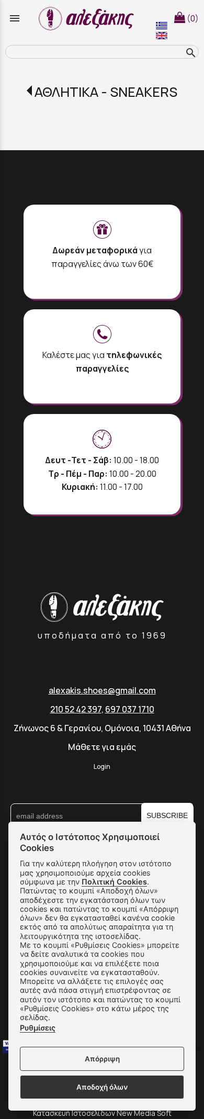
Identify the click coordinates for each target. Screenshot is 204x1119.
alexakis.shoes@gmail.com (102, 690)
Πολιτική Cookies (114, 881)
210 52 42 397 (75, 709)
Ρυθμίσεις (37, 1027)
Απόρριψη (102, 1059)
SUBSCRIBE (167, 815)
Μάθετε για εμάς (102, 747)
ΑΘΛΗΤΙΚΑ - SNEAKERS (106, 92)
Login (102, 766)
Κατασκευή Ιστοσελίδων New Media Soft (102, 1113)
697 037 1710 (129, 709)
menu (14, 18)
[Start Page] (88, 18)
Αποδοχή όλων (102, 1087)
